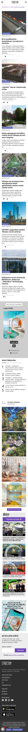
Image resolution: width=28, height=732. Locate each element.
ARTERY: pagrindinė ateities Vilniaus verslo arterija (13, 231)
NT (3, 682)
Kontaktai (4, 694)
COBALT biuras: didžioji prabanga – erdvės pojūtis (15, 390)
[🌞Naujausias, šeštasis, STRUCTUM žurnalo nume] (14, 495)
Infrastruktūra (6, 33)
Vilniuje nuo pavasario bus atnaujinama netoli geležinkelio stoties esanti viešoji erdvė (13, 184)
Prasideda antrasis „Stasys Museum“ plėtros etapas (13, 374)
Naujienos (5, 224)
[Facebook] (3, 700)
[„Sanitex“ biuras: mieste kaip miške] (14, 71)
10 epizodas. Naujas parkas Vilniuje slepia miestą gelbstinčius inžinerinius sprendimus (13, 594)
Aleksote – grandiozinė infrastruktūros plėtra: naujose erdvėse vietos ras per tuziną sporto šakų (14, 368)
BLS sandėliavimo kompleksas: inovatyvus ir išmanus (12, 41)
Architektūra (6, 81)
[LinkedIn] (6, 700)
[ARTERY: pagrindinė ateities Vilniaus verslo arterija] (14, 213)
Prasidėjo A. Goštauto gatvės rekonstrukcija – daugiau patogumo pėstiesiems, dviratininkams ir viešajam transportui (15, 380)
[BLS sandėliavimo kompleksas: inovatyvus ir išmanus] (14, 23)
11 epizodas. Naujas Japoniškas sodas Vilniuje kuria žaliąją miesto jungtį (14, 575)
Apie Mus (4, 689)
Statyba (5, 680)
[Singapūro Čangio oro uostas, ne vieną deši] (14, 419)
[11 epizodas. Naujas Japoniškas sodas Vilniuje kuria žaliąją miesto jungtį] (14, 568)
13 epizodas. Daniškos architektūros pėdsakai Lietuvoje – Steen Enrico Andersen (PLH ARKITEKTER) (14, 539)
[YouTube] (12, 700)
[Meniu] (2, 2)
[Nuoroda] (15, 2)
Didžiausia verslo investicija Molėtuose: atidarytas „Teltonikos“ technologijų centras (13, 281)
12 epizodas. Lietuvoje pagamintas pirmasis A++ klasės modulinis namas (14, 558)
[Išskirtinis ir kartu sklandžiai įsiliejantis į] (14, 444)
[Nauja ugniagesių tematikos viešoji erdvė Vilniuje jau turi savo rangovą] (14, 117)
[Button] (14, 345)
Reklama (4, 691)
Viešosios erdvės (7, 127)
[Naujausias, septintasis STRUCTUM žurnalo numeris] (14, 469)
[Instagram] (9, 700)
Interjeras (6, 677)
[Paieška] (26, 2)
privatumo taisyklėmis (17, 655)
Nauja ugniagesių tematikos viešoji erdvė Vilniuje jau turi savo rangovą (13, 135)
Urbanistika (6, 685)
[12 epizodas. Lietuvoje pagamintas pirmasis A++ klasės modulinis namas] (14, 550)
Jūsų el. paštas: (7, 646)
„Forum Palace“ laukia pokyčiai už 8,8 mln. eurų (15, 386)
